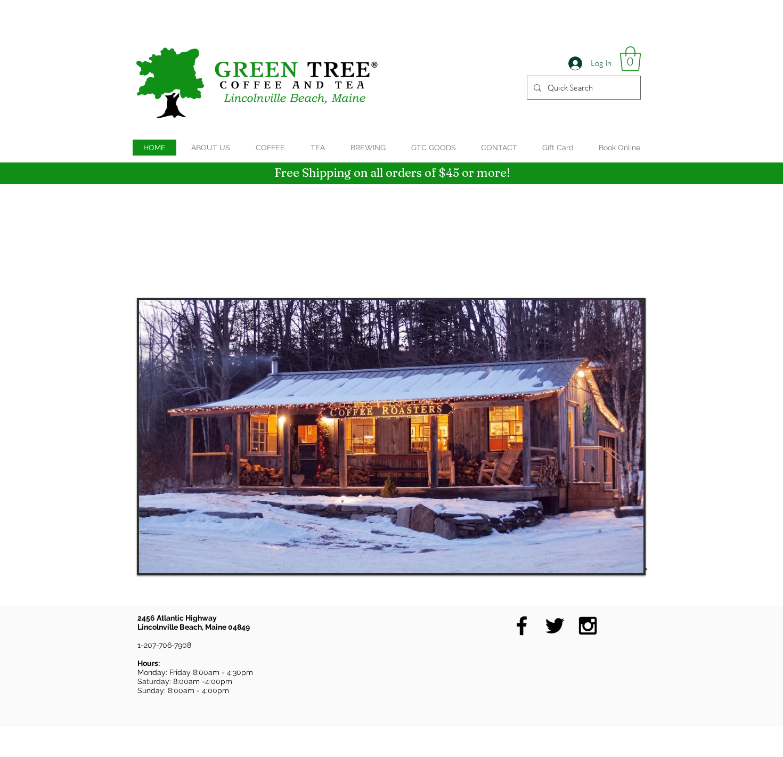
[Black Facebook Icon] (521, 625)
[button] (630, 58)
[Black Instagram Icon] (587, 625)
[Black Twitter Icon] (554, 625)
